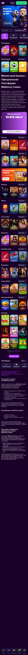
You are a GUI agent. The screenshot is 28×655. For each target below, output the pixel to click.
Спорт (24, 653)
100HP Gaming (6, 366)
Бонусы (19, 651)
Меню (3, 653)
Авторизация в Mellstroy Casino (8, 372)
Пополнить (14, 653)
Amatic (24, 366)
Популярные (13, 37)
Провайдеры (18, 30)
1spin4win (16, 366)
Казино (8, 653)
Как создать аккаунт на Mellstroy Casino (11, 371)
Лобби (5, 37)
